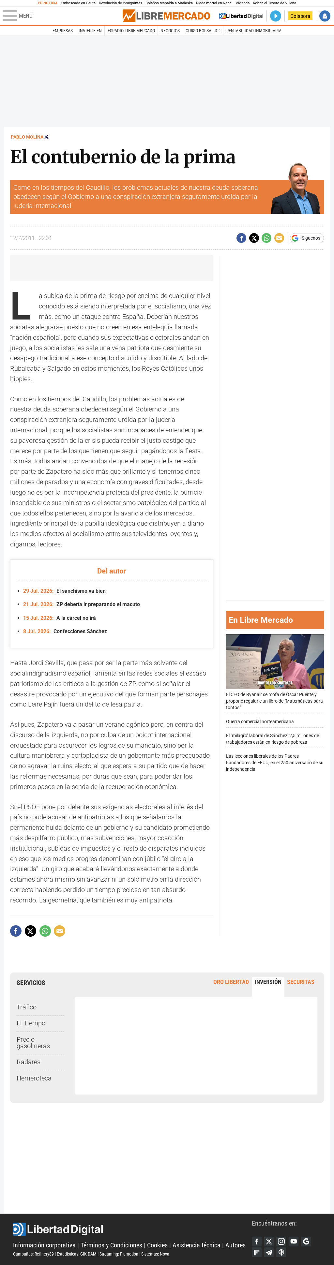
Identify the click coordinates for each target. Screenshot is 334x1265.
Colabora (300, 16)
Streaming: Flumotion (118, 1254)
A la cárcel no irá (59, 618)
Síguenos (311, 238)
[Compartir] (241, 238)
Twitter (269, 1241)
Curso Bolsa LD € (203, 30)
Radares (28, 1062)
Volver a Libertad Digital (241, 16)
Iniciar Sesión (324, 16)
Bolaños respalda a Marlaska (169, 3)
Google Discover (306, 1241)
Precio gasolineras (33, 1043)
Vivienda (242, 3)
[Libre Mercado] (166, 15)
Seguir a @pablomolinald (46, 136)
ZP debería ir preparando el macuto (81, 604)
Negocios (170, 30)
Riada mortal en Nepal (214, 3)
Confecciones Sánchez (65, 631)
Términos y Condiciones (111, 1245)
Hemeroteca (34, 1078)
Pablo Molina (27, 137)
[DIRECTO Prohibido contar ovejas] (275, 16)
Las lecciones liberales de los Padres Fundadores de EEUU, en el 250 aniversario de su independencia (275, 762)
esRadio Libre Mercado (131, 30)
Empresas (63, 30)
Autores (235, 1245)
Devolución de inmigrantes (120, 3)
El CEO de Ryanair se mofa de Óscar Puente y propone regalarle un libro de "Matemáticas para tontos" (274, 701)
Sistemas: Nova (155, 1254)
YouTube (293, 1241)
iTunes (281, 1252)
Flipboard (257, 1252)
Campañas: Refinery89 (33, 1254)
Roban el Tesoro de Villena (274, 3)
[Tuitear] (254, 238)
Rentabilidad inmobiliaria (253, 30)
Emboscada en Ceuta (78, 3)
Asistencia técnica (196, 1245)
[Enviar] (266, 238)
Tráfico (27, 1007)
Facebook (257, 1241)
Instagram (281, 1241)
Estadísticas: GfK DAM (77, 1254)
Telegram (269, 1252)
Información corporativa (44, 1245)
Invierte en (90, 30)
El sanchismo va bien (64, 591)
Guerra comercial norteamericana (260, 721)
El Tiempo (31, 1023)
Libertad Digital (132, 1229)
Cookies (157, 1245)
